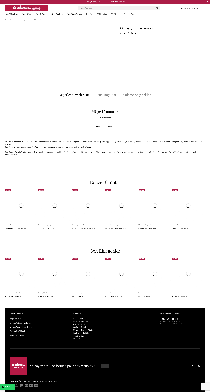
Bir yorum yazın (105, 118)
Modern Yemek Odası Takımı (21, 327)
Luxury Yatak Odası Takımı (181, 293)
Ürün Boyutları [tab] (106, 95)
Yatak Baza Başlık (17, 335)
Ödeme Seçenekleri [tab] (137, 95)
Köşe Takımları (16, 319)
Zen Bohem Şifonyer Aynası (15, 228)
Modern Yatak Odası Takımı (20, 323)
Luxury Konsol (143, 293)
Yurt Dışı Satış (185, 8)
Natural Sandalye (77, 296)
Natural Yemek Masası (113, 296)
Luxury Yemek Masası (112, 293)
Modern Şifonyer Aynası (23, 20)
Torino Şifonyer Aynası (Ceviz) (116, 228)
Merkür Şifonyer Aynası (147, 228)
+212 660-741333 (169, 318)
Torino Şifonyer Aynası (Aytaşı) (83, 228)
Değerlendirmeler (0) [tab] (73, 95)
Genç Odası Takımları (18, 331)
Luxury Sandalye (77, 293)
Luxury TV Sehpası (44, 293)
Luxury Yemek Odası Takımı (14, 293)
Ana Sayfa (8, 20)
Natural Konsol (144, 296)
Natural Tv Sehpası (45, 296)
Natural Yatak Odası (179, 296)
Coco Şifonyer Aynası (46, 228)
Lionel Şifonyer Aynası (180, 228)
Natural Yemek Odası (13, 296)
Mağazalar (195, 8)
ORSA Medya (52, 381)
